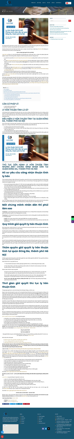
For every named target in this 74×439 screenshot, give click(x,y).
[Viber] (72, 221)
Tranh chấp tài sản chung (16, 68)
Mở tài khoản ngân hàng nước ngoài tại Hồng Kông (59, 33)
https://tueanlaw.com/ (12, 400)
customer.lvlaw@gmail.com (12, 401)
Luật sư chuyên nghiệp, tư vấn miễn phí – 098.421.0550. (24, 327)
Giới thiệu (39, 2)
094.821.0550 (15, 398)
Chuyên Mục (58, 2)
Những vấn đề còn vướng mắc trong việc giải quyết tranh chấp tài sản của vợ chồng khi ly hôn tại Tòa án (60, 32)
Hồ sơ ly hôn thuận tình (12, 60)
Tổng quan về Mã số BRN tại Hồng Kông (56, 26)
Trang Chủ (33, 2)
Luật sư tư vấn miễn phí (11, 73)
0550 (23, 345)
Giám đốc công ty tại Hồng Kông (55, 29)
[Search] (69, 21)
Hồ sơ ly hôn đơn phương (22, 60)
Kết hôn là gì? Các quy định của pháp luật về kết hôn (15, 339)
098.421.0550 (31, 335)
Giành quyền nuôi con (17, 67)
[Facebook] (43, 428)
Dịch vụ (44, 2)
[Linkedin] (46, 428)
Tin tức (48, 2)
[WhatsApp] (72, 219)
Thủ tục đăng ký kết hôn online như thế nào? (14, 341)
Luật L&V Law (10, 352)
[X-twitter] (48, 428)
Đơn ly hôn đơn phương (27, 57)
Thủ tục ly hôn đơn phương (17, 64)
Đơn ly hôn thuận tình (18, 57)
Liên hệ (52, 2)
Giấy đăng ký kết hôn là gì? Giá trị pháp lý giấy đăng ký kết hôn (17, 342)
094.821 (20, 345)
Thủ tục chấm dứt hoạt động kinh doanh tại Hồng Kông (59, 28)
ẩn (7, 87)
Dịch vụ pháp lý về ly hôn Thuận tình (9, 316)
